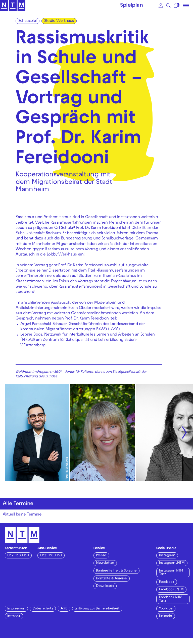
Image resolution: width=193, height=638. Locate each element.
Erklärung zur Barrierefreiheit (97, 608)
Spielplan (131, 5)
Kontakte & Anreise (111, 578)
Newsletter (105, 563)
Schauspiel (27, 21)
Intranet (13, 616)
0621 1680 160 (51, 555)
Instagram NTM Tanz (171, 572)
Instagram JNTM (172, 563)
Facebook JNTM (171, 589)
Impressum (16, 608)
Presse (101, 555)
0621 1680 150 (18, 555)
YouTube (166, 608)
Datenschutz (43, 608)
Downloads (105, 586)
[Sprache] (177, 5)
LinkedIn (165, 616)
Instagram (167, 555)
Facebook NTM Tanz (170, 599)
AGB (64, 608)
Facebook (166, 582)
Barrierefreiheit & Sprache (116, 570)
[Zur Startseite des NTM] (12, 5)
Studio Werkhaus (59, 21)
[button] (160, 5)
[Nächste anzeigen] (184, 432)
